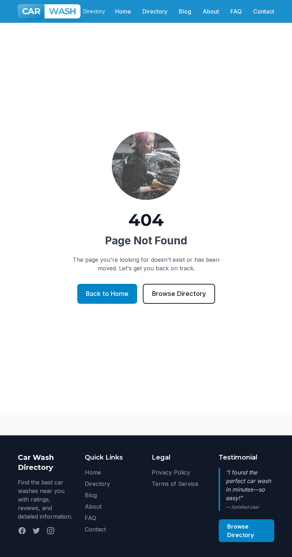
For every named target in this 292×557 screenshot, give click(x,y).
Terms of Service (175, 483)
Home (123, 11)
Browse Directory (179, 293)
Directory (154, 11)
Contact (263, 11)
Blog (185, 11)
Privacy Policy (171, 472)
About (211, 11)
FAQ (236, 11)
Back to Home (107, 293)
